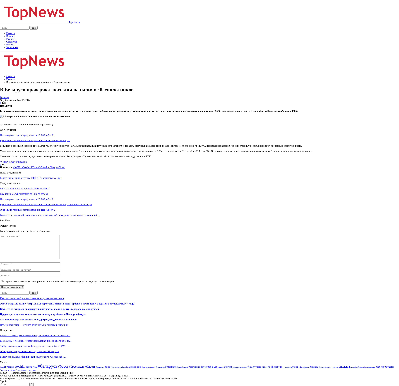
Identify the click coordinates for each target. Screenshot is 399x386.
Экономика (12, 47)
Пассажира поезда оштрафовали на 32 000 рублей (26, 135)
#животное (160, 367)
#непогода (276, 366)
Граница (10, 39)
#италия (185, 367)
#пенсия (314, 367)
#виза (107, 367)
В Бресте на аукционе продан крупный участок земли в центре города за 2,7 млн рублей (49, 309)
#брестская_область (82, 366)
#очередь (297, 367)
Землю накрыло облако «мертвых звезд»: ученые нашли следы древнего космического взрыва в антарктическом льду (67, 303)
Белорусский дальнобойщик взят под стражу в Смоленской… (33, 356)
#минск (244, 367)
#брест (63, 366)
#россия (389, 366)
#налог (251, 366)
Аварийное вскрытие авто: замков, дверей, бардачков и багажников (38, 319)
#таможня (24, 370)
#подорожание (331, 367)
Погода (10, 44)
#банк (35, 367)
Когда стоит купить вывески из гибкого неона (24, 188)
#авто (29, 366)
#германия (115, 367)
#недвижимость (262, 367)
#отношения (287, 367)
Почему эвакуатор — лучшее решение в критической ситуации (34, 325)
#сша (18, 370)
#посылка (22, 161)
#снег (13, 370)
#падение (306, 367)
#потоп (361, 367)
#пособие (354, 367)
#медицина (237, 367)
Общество (11, 41)
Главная (10, 33)
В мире (10, 36)
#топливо (32, 370)
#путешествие (369, 367)
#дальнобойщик (133, 367)
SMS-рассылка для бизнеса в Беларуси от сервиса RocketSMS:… (34, 346)
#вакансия (100, 367)
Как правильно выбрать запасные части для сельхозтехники (32, 298)
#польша (344, 366)
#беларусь (5, 161)
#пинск (321, 367)
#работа (380, 366)
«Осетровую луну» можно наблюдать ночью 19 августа (29, 351)
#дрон (14, 161)
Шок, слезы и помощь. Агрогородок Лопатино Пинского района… (36, 340)
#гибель (123, 367)
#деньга (145, 367)
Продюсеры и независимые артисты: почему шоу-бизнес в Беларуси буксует (43, 314)
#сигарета (5, 370)
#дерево (152, 367)
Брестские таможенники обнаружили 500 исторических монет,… (35, 140)
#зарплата (171, 366)
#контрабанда (209, 366)
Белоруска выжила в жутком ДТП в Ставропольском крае (31, 178)
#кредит (221, 367)
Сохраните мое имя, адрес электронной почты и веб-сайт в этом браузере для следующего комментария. (58, 281)
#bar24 (3, 367)
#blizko (10, 367)
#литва (228, 366)
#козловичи (194, 367)
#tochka (19, 366)
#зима (179, 367)
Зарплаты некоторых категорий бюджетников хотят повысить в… (35, 335)
